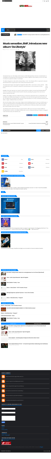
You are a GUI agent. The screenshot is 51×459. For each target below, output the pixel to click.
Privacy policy (5, 429)
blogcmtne (8, 375)
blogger (38, 130)
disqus (42, 130)
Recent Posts (13, 323)
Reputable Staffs (37, 323)
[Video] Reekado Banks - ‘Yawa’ (7, 315)
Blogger (41, 447)
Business (15, 34)
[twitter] (44, 1)
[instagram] (48, 1)
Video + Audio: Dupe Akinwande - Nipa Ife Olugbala (17, 277)
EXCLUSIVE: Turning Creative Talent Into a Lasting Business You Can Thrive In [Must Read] (25, 272)
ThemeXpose (8, 450)
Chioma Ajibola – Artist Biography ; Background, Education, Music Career (23, 337)
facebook (47, 130)
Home (4, 39)
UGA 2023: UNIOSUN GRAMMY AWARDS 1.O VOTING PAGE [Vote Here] (21, 308)
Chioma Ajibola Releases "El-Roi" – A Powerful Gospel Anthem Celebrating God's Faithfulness (28, 343)
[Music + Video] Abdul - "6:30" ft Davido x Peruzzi (17, 287)
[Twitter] (47, 451)
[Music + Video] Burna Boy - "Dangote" (15, 297)
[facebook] (43, 1)
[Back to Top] (49, 451)
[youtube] (46, 1)
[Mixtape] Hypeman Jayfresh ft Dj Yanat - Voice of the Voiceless (20, 292)
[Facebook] (44, 451)
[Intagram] (46, 451)
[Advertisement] (25, 18)
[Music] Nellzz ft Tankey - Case (13, 282)
